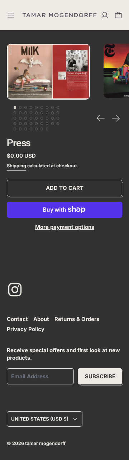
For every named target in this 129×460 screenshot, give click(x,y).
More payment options (64, 227)
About (41, 319)
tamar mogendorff (45, 443)
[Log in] (105, 15)
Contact (17, 319)
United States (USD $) (39, 419)
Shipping (16, 165)
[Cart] (118, 15)
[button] (48, 72)
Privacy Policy (25, 329)
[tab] (15, 107)
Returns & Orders (76, 319)
